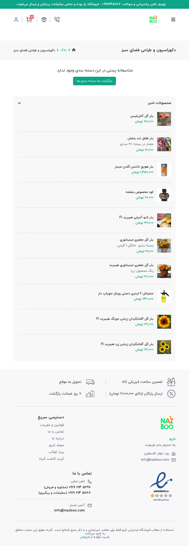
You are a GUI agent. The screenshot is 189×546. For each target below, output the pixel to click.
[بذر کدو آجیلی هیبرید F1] (162, 220)
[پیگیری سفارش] (44, 19)
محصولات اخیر (159, 103)
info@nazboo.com (155, 460)
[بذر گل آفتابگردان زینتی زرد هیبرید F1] (162, 347)
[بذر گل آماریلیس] (162, 119)
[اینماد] (161, 486)
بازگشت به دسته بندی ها (94, 81)
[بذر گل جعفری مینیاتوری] (162, 246)
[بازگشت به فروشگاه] (153, 19)
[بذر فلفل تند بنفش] (162, 144)
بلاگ (63, 50)
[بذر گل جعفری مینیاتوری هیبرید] (162, 271)
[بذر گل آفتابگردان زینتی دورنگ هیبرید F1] (162, 322)
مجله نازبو (56, 445)
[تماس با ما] (57, 19)
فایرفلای (85, 537)
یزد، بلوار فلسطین (156, 454)
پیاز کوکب (56, 452)
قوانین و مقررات (52, 425)
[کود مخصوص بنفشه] (162, 195)
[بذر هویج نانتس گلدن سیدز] (162, 170)
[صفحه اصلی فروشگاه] (74, 50)
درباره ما (58, 438)
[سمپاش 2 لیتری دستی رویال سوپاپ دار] (162, 296)
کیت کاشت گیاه (51, 459)
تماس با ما (56, 431)
